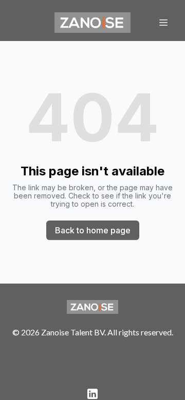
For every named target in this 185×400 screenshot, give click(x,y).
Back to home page (93, 230)
